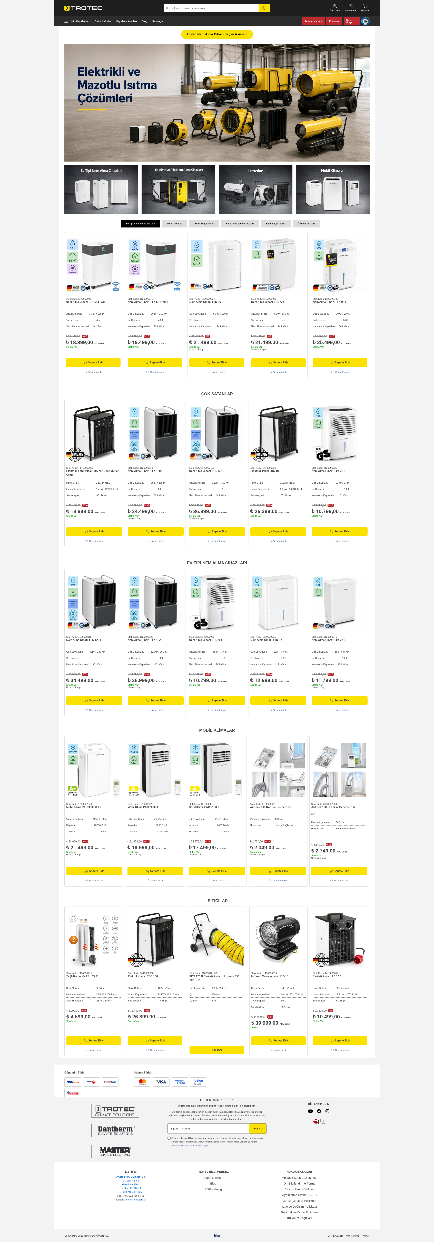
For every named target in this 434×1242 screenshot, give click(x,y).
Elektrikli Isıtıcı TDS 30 (327, 976)
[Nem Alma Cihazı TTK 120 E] (156, 434)
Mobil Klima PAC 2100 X (204, 807)
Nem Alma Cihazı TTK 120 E (145, 471)
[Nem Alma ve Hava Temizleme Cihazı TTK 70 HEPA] (278, 265)
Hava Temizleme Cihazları (240, 223)
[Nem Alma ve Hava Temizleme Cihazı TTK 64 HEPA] (216, 265)
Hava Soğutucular (204, 223)
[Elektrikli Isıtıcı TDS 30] (340, 940)
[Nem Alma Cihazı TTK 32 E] (278, 603)
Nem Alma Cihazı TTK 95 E (145, 302)
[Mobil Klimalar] (333, 189)
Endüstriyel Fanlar (275, 223)
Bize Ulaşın (349, 21)
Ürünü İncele (95, 372)
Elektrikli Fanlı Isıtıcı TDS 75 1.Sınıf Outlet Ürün (92, 473)
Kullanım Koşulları (299, 1218)
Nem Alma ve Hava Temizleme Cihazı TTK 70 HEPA (277, 304)
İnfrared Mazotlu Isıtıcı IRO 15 (269, 976)
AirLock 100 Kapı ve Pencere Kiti (271, 807)
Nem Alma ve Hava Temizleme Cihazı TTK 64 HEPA (215, 304)
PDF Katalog (213, 1189)
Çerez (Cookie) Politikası (299, 1201)
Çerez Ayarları (335, 1235)
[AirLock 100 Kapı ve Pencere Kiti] (278, 770)
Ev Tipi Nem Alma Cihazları (140, 223)
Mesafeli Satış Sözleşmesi (299, 1177)
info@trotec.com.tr (135, 1199)
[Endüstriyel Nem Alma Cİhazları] (178, 189)
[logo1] (319, 1121)
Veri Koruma (352, 1235)
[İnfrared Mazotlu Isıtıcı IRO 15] (278, 940)
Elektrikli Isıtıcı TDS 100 (265, 471)
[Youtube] (310, 1111)
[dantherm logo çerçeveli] (115, 1130)
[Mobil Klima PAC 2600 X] (155, 770)
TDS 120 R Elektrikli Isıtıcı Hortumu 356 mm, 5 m (214, 978)
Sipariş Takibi (213, 1177)
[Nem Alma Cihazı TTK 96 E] (340, 265)
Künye (366, 1235)
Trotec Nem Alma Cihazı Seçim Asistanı (217, 34)
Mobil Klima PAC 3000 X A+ (83, 807)
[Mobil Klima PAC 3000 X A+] (94, 770)
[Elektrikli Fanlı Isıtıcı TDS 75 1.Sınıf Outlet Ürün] (94, 434)
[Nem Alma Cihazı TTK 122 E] (217, 434)
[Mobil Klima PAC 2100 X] (216, 770)
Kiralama (334, 21)
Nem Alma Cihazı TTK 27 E (329, 640)
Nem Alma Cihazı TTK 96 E (330, 302)
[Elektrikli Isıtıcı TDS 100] (278, 434)
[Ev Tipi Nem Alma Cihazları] (217, 103)
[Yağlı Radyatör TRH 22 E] (93, 940)
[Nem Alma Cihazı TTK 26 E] (340, 434)
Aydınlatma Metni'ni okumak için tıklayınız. (190, 1145)
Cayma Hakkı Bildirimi (299, 1189)
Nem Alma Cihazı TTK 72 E (83, 302)
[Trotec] (115, 1151)
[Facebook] (319, 1111)
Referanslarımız (313, 21)
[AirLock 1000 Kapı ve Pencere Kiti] (339, 770)
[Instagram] (327, 1111)
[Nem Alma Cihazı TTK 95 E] (155, 265)
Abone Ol (258, 1128)
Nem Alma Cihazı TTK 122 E (207, 471)
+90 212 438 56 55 (133, 1192)
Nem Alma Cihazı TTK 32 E (267, 640)
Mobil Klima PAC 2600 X (142, 807)
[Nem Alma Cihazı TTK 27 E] (340, 603)
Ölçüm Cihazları (306, 223)
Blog (213, 1183)
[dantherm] (115, 1111)
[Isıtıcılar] (255, 189)
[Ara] (264, 8)
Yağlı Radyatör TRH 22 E (82, 976)
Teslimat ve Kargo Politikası (299, 1212)
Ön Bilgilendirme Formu (299, 1183)
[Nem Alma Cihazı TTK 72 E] (93, 265)
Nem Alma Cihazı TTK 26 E (329, 471)
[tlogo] (217, 1235)
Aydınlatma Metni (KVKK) (299, 1195)
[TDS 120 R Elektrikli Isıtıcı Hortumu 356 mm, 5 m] (217, 940)
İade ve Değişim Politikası (299, 1206)
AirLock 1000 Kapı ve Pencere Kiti (333, 807)
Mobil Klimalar (174, 223)
